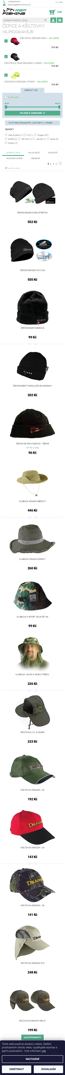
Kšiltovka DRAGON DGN (39, 38)
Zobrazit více (30, 90)
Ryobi (54, 139)
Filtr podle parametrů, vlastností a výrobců (31, 123)
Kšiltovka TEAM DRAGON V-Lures (29, 63)
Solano (13, 143)
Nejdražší (53, 153)
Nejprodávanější (14, 158)
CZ (30, 135)
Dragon (42, 135)
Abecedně (35, 158)
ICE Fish (26, 139)
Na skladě (13, 97)
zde (44, 1050)
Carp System (15, 135)
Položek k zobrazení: (32, 113)
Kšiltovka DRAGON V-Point (25, 81)
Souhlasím (48, 1069)
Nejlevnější (34, 153)
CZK (57, 2)
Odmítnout (16, 1069)
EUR (61, 2)
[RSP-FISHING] (15, 12)
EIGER (12, 139)
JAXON (40, 139)
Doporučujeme (13, 153)
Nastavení (32, 1059)
